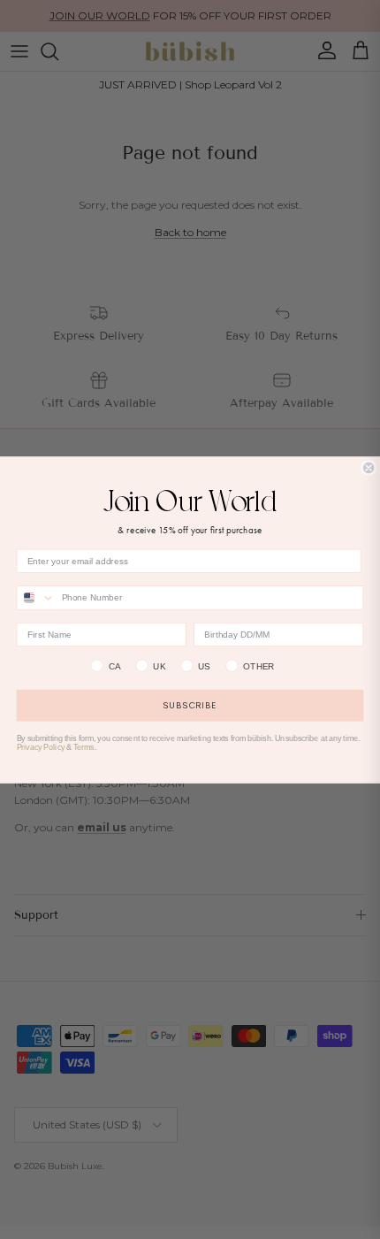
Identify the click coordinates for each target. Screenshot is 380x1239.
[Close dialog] (368, 467)
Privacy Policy (41, 747)
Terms (84, 747)
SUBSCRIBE (190, 705)
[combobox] (36, 597)
